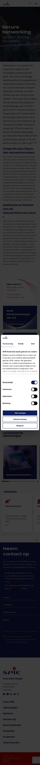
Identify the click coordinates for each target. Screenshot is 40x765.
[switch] (34, 389)
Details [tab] (21, 344)
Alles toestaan (20, 413)
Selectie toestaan (20, 419)
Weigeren (20, 426)
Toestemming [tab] (8, 344)
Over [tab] (33, 344)
